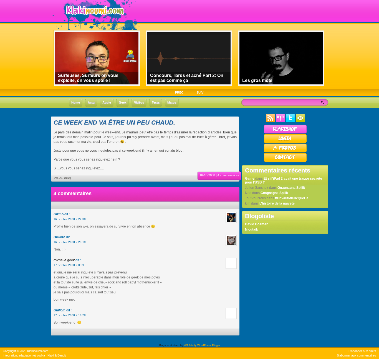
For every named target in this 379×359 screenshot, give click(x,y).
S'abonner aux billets (362, 351)
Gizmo (59, 214)
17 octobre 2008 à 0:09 (69, 265)
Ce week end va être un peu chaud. (114, 122)
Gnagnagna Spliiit (291, 188)
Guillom (59, 310)
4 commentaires (228, 175)
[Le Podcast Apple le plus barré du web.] (280, 121)
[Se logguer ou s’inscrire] (285, 142)
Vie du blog (62, 178)
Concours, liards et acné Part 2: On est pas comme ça (186, 78)
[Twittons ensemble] (290, 121)
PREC (179, 92)
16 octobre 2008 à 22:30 (70, 219)
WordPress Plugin (208, 345)
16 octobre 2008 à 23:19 (70, 242)
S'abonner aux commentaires (356, 355)
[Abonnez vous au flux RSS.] (270, 121)
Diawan (59, 237)
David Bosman (256, 224)
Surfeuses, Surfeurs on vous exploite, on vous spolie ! (88, 78)
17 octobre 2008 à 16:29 (70, 315)
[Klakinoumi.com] (94, 18)
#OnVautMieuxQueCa (292, 198)
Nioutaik (251, 229)
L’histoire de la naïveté (277, 203)
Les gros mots (257, 80)
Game (249, 178)
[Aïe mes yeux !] (300, 121)
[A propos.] (285, 152)
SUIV (199, 92)
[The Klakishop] (285, 133)
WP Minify (190, 345)
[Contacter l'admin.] (285, 161)
